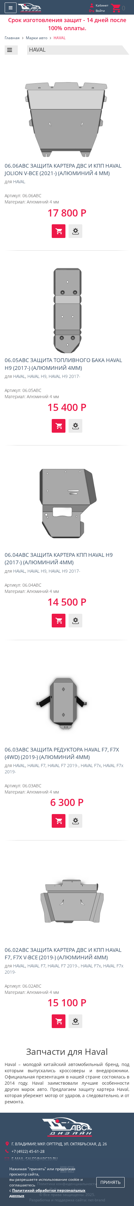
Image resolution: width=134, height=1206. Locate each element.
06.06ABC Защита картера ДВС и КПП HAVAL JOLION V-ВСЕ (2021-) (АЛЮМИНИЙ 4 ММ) (67, 115)
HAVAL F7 (36, 765)
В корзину (58, 231)
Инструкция (75, 231)
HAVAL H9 (36, 376)
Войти (100, 10)
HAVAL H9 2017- (64, 376)
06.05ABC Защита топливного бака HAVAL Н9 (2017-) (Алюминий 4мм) (67, 309)
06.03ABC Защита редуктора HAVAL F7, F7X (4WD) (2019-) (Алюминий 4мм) (67, 699)
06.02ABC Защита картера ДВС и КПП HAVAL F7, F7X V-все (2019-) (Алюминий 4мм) (67, 899)
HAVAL (19, 181)
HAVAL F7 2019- (63, 765)
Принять (110, 1182)
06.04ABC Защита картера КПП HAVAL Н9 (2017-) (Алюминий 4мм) (67, 504)
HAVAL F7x (91, 765)
